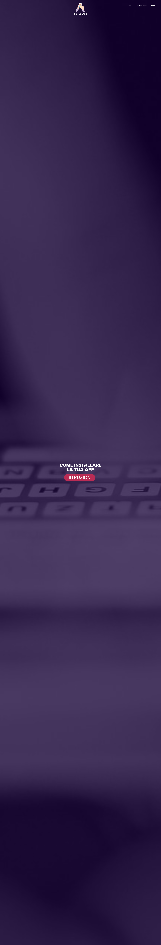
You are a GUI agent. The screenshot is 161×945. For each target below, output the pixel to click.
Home (130, 6)
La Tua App (80, 14)
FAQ (153, 6)
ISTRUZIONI (79, 477)
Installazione (142, 6)
